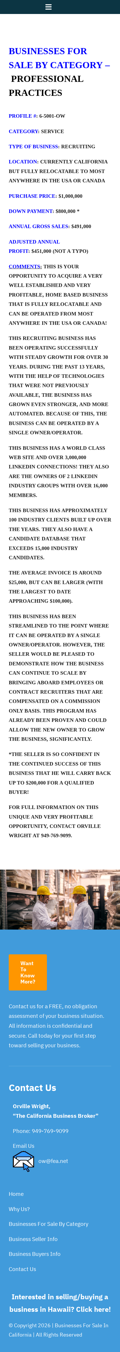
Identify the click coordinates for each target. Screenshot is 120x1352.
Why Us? (19, 1208)
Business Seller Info (33, 1238)
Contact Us (22, 1268)
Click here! (93, 1309)
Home (16, 1193)
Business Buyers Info (35, 1253)
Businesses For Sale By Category (48, 1223)
